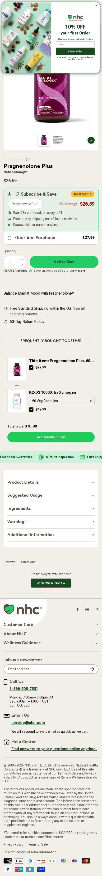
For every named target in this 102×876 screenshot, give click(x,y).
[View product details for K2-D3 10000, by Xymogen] (16, 401)
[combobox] (62, 401)
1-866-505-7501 (23, 688)
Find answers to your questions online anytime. (54, 749)
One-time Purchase (35, 237)
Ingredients (19, 508)
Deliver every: (21, 204)
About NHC (15, 634)
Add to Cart (64, 261)
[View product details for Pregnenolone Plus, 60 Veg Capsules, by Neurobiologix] (16, 369)
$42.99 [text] (41, 409)
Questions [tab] (28, 562)
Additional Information (30, 534)
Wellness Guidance (22, 643)
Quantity (10, 251)
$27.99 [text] (41, 367)
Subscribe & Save (39, 194)
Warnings (16, 522)
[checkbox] (31, 367)
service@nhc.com (28, 722)
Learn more (77, 271)
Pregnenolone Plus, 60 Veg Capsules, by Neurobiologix (59, 361)
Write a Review (56, 584)
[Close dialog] (96, 5)
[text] (51, 340)
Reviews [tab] (9, 562)
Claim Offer (75, 51)
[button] (17, 159)
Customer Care (18, 624)
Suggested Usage (24, 495)
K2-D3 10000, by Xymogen (52, 392)
